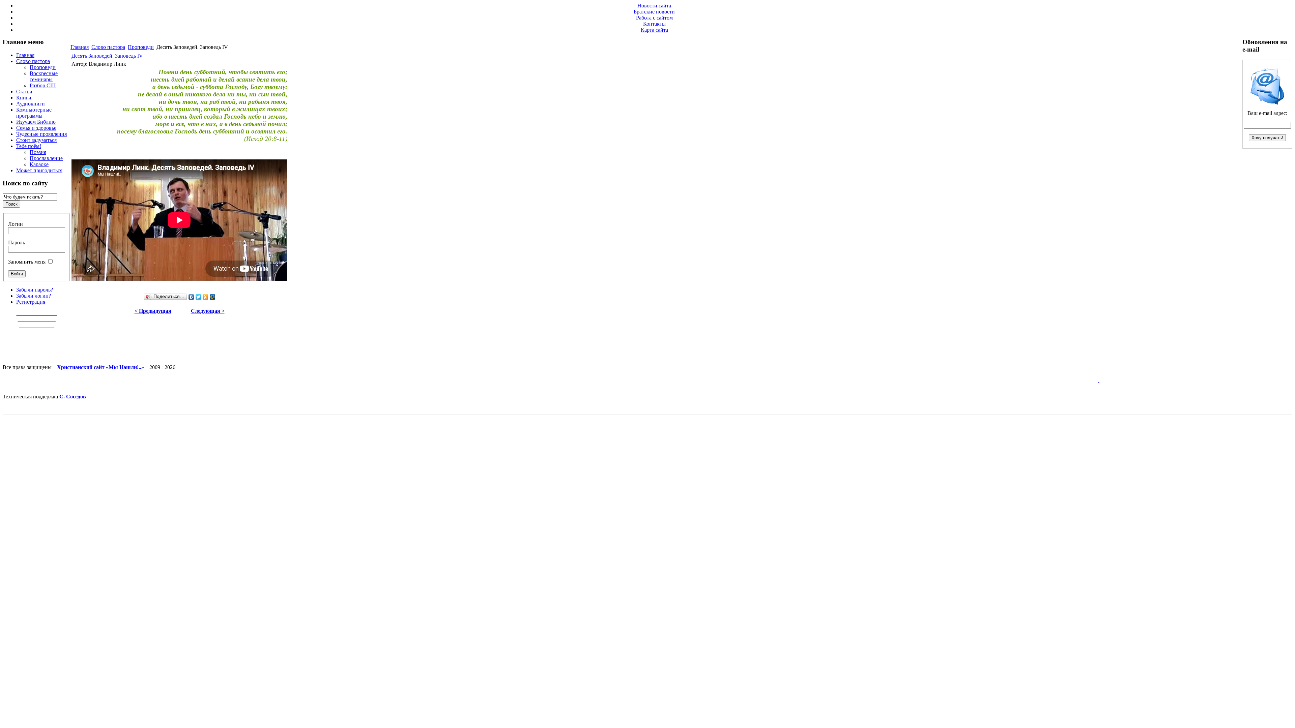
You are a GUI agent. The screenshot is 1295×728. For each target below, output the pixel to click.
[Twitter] (198, 297)
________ (37, 343)
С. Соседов (72, 396)
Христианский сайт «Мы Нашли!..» (100, 367)
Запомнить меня (27, 262)
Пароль (16, 242)
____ (36, 356)
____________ (37, 331)
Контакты (654, 24)
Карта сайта (654, 30)
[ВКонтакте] (191, 297)
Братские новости (654, 11)
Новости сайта (654, 5)
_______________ (37, 313)
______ (37, 350)
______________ (37, 319)
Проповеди (141, 47)
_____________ (36, 325)
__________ (36, 337)
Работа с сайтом (654, 18)
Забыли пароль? (34, 290)
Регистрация (30, 302)
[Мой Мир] (212, 297)
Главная (79, 47)
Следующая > (208, 311)
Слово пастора (108, 47)
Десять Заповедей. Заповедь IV (107, 56)
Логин (15, 224)
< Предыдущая (153, 311)
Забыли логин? (33, 296)
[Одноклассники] (205, 297)
